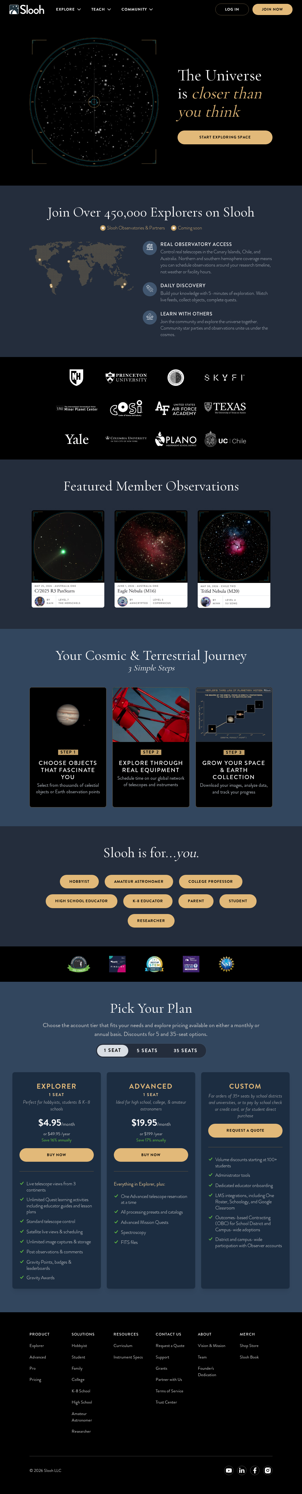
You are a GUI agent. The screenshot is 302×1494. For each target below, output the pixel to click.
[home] (26, 9)
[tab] (112, 1051)
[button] (69, 9)
